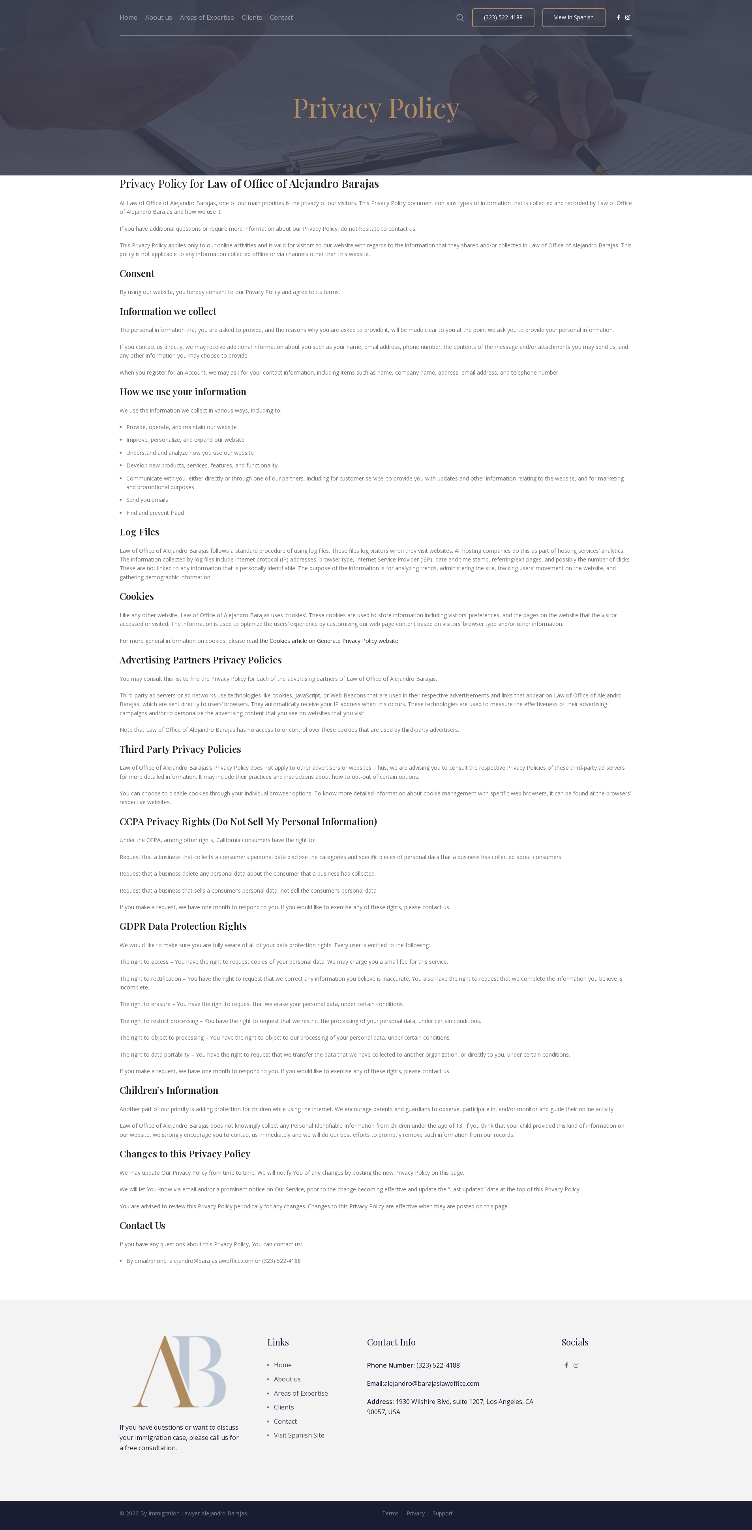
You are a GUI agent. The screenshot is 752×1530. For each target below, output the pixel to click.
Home (283, 1364)
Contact (285, 1421)
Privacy (416, 1513)
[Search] (460, 18)
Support (443, 1513)
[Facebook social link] (618, 17)
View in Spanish (574, 17)
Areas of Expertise (301, 1393)
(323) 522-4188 (503, 17)
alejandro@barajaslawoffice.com (431, 1383)
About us (287, 1379)
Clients (284, 1407)
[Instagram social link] (627, 17)
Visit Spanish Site (299, 1435)
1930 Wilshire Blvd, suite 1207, (440, 1401)
